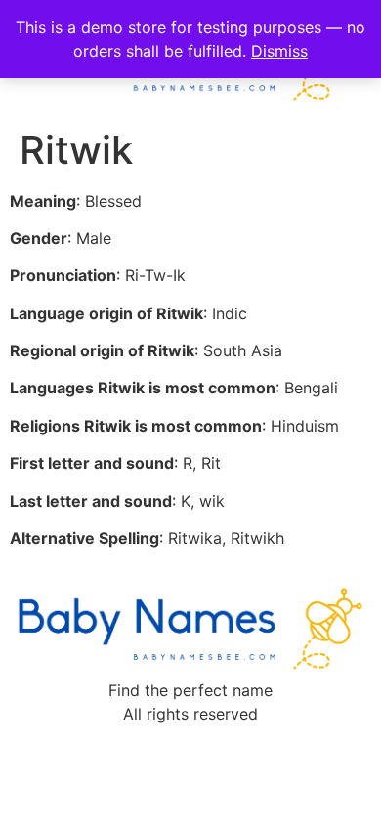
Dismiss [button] (279, 51)
